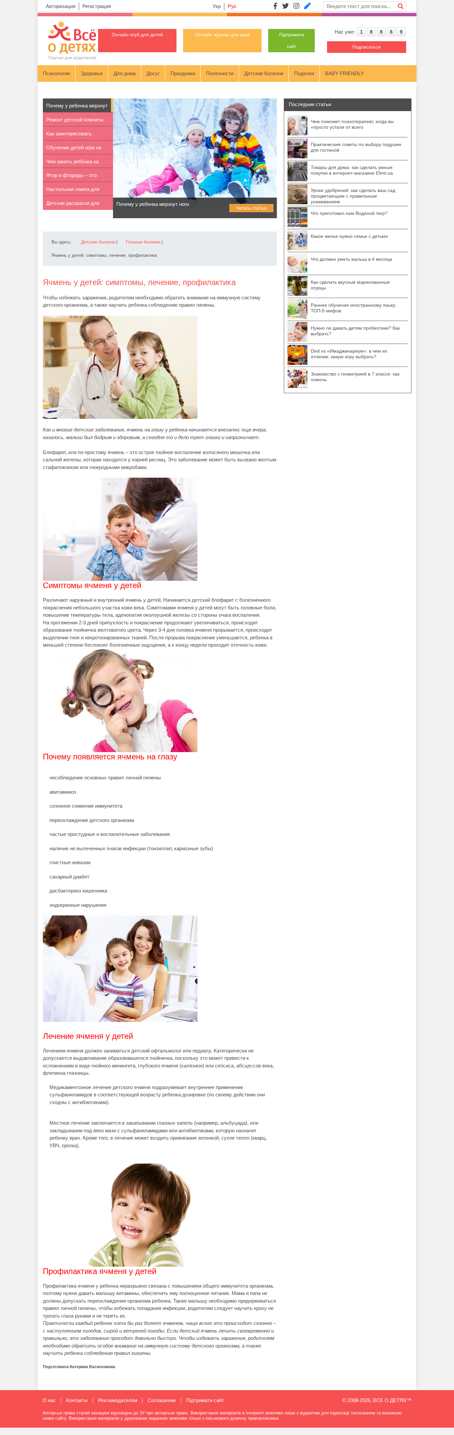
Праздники (182, 73)
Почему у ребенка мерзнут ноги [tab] (77, 107)
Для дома (125, 73)
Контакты (77, 1400)
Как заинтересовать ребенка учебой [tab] (69, 135)
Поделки (304, 73)
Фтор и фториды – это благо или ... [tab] (71, 177)
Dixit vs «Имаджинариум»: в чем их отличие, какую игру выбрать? (349, 353)
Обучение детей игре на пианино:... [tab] (73, 149)
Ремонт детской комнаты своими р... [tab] (74, 121)
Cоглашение (162, 1400)
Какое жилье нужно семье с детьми (349, 236)
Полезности (219, 73)
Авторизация (60, 6)
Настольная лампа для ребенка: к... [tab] (72, 191)
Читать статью (251, 208)
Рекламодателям (117, 1400)
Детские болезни (263, 73)
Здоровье (92, 73)
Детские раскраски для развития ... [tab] (72, 205)
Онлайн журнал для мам (222, 34)
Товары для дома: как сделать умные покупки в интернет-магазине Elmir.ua (352, 170)
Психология (56, 73)
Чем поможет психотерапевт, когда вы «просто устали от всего (352, 124)
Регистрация (96, 6)
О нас (49, 1400)
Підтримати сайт (205, 1400)
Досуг (153, 73)
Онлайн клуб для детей (137, 34)
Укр (217, 6)
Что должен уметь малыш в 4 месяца (351, 259)
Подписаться (366, 47)
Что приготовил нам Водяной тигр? (349, 213)
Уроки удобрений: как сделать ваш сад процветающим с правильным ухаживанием (353, 196)
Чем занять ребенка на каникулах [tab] (72, 163)
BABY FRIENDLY (344, 73)
